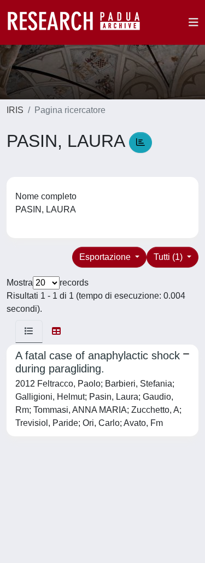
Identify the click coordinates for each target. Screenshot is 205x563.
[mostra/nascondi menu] (193, 22)
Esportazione (106, 257)
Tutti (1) (169, 257)
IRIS (15, 110)
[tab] (29, 331)
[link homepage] (79, 22)
